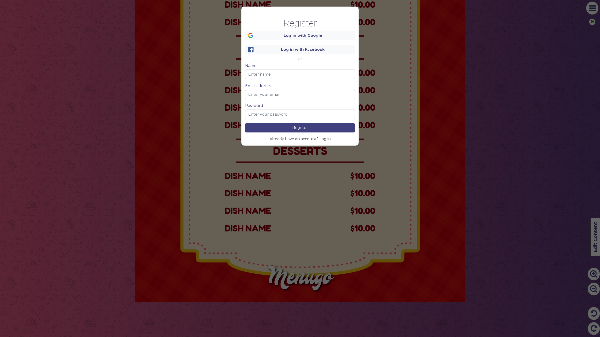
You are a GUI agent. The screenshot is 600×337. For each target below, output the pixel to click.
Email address (258, 86)
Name (250, 66)
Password (254, 106)
